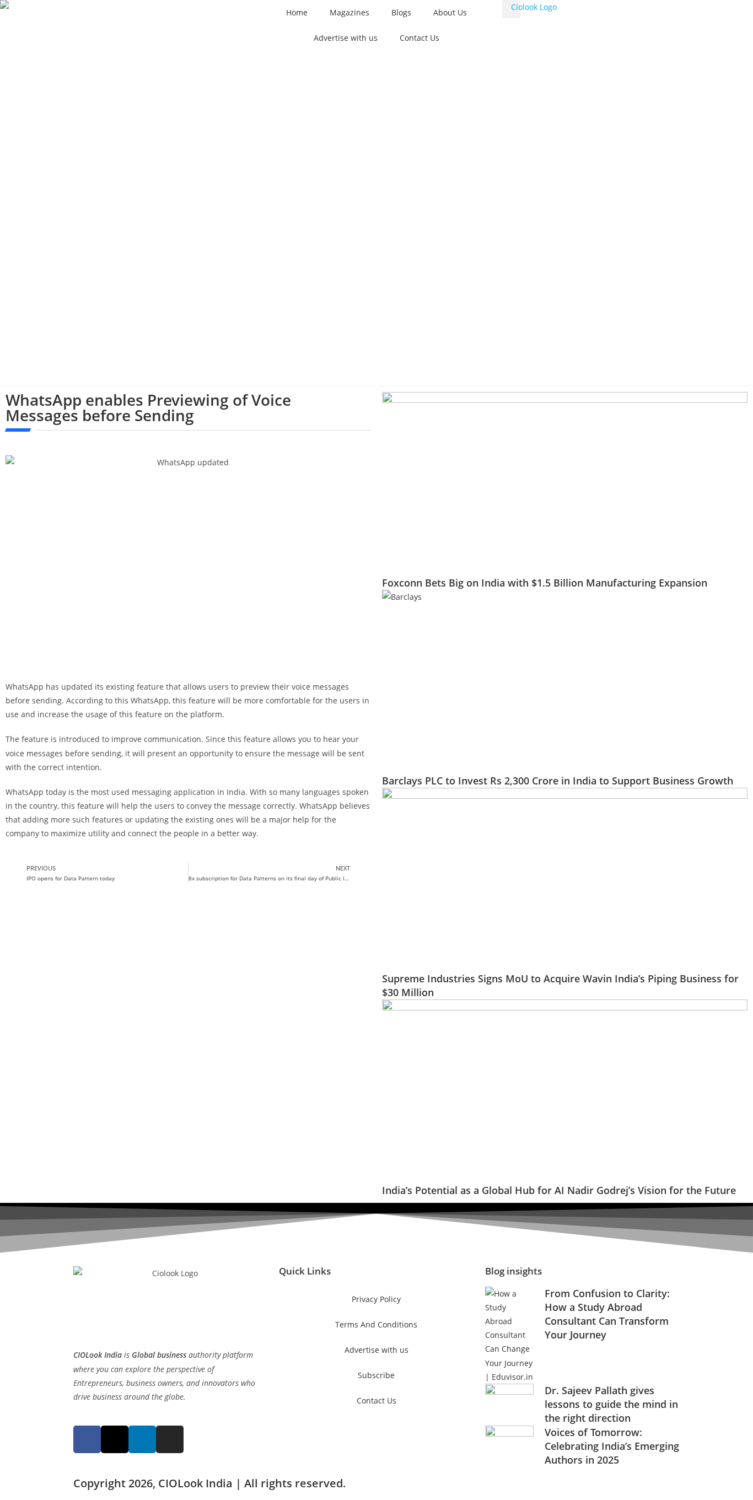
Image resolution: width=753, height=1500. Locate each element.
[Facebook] (87, 1439)
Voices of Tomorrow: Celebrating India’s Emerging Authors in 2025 (612, 1446)
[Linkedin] (142, 1439)
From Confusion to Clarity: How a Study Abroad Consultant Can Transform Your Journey (607, 1314)
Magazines (349, 12)
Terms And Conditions (376, 1324)
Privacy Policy (376, 1299)
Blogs (401, 12)
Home (297, 12)
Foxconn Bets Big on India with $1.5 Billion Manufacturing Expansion (544, 582)
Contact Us (419, 38)
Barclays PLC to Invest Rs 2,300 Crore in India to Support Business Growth (557, 780)
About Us (450, 12)
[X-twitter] (114, 1439)
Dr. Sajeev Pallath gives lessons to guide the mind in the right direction (611, 1404)
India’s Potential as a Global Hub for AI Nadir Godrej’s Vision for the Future (559, 1190)
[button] (511, 9)
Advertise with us (346, 38)
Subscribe (376, 1375)
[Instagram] (170, 1439)
